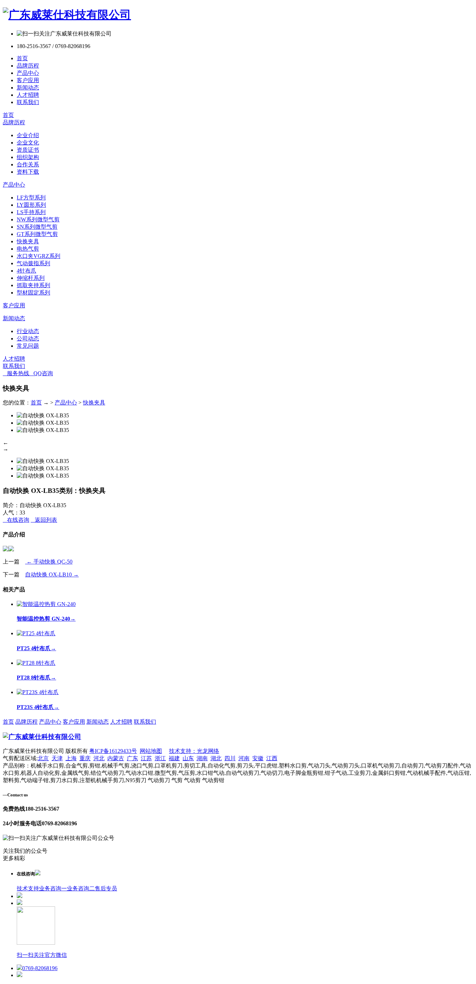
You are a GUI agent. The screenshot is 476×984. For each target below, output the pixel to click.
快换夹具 (28, 241)
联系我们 (28, 102)
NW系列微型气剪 (38, 219)
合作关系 (28, 164)
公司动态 (28, 338)
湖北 (216, 758)
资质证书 (28, 150)
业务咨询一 (53, 888)
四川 (230, 758)
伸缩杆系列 (31, 278)
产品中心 (28, 73)
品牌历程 (28, 66)
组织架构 (28, 157)
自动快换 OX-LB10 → (52, 574)
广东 (132, 758)
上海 (71, 758)
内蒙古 (115, 758)
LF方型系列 (31, 197)
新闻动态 (28, 87)
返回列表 (44, 520)
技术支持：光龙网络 (194, 751)
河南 (243, 758)
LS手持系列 (31, 212)
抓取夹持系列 (33, 285)
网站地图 (151, 751)
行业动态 (28, 331)
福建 (174, 758)
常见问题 (28, 346)
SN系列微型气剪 (37, 227)
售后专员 (106, 888)
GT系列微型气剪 (37, 234)
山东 (188, 758)
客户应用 (28, 80)
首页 (22, 58)
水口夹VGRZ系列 (38, 256)
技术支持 (28, 888)
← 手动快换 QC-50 (48, 562)
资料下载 (28, 172)
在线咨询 (16, 520)
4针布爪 (26, 271)
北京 (43, 758)
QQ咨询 (41, 373)
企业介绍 (28, 135)
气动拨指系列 (33, 263)
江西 (271, 758)
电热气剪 (28, 249)
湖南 (202, 758)
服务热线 (16, 373)
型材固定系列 (33, 293)
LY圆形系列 (31, 205)
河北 (99, 758)
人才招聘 (28, 95)
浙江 (160, 758)
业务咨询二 (81, 888)
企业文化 (28, 142)
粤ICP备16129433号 (113, 751)
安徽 (257, 758)
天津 (57, 758)
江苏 (146, 758)
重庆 (85, 758)
